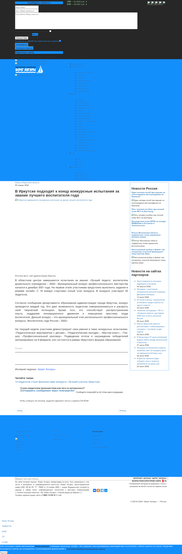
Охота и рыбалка (85, 113)
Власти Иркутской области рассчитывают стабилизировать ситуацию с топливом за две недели (151, 327)
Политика (82, 137)
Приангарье (83, 102)
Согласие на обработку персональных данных (37, 41)
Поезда (95, 439)
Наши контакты (60, 435)
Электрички (97, 435)
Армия (80, 110)
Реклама (81, 175)
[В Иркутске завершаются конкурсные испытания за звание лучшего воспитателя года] (71, 236)
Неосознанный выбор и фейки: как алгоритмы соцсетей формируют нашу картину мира (148, 251)
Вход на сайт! (84, 178)
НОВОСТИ (77, 66)
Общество (82, 129)
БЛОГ (74, 93)
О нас (56, 431)
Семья (80, 126)
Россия (81, 75)
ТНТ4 (80, 161)
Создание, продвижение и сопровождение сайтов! (145, 512)
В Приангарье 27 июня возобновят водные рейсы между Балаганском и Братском (152, 340)
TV (73, 153)
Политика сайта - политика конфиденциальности (34, 497)
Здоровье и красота (86, 131)
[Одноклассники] (98, 490)
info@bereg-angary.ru (72, 495)
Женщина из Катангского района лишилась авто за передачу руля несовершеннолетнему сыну (151, 350)
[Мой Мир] (105, 490)
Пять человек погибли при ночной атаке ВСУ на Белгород (148, 210)
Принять (3, 552)
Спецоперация (84, 80)
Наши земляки (84, 105)
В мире (81, 77)
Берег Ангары (78, 63)
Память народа (84, 107)
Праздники (82, 147)
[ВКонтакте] (94, 490)
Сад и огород (83, 118)
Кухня (80, 123)
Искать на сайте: (85, 91)
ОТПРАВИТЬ (21, 44)
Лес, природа (83, 115)
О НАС (75, 167)
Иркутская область (86, 72)
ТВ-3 (80, 159)
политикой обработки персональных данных (85, 548)
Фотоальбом (83, 85)
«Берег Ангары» (46, 369)
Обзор (35, 34)
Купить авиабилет (100, 447)
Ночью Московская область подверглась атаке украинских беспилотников (146, 234)
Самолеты (97, 443)
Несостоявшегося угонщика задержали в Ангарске (149, 282)
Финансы (82, 134)
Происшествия (84, 145)
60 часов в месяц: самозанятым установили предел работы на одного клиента (151, 302)
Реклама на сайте (22, 431)
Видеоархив (83, 88)
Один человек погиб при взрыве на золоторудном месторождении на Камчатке (148, 194)
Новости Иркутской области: (27, 182)
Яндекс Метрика (42, 546)
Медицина (82, 83)
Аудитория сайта (22, 435)
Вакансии (58, 439)
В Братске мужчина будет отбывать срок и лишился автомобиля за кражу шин (148, 361)
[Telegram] (102, 490)
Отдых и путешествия (87, 121)
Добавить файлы (23, 34)
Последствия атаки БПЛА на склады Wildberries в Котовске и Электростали (149, 223)
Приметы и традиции (87, 150)
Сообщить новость (24, 48)
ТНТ (79, 164)
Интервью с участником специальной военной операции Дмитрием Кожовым (151, 292)
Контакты (82, 173)
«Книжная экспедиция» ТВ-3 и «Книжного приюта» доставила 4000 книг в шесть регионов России (150, 314)
